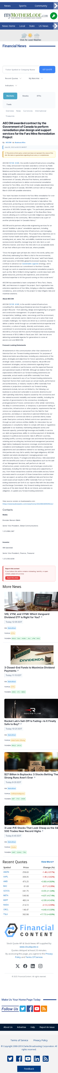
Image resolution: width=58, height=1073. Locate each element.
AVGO (14, 638)
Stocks (25, 96)
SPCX (19, 745)
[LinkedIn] (32, 966)
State (32, 25)
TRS (24, 852)
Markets (10, 96)
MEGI (23, 692)
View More (46, 861)
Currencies (28, 111)
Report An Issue (47, 1027)
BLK (19, 638)
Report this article (12, 578)
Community (41, 5)
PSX (18, 799)
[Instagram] (40, 966)
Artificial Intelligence (17, 793)
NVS (38, 638)
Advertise (21, 1027)
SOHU (19, 852)
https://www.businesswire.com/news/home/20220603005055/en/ (28, 504)
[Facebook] (25, 966)
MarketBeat (12, 628)
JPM (33, 638)
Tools (8, 104)
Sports (22, 5)
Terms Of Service (34, 957)
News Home (8, 25)
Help (33, 1027)
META (5, 895)
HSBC (24, 638)
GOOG (6, 890)
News (7, 5)
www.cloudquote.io (29, 946)
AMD (5, 881)
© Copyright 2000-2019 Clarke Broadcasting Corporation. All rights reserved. (29, 1048)
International (40, 111)
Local (22, 25)
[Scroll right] (55, 5)
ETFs (39, 96)
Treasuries (10, 116)
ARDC (14, 692)
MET (13, 799)
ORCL (5, 909)
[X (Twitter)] (17, 966)
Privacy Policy (40, 1040)
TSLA (5, 914)
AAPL (5, 876)
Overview (10, 111)
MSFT (5, 900)
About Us (8, 1027)
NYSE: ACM (14, 163)
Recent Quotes (11, 78)
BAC (5, 886)
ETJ (19, 692)
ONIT (13, 852)
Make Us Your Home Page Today (21, 999)
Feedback (29, 1068)
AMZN (6, 872)
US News (43, 25)
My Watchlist (34, 78)
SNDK (23, 799)
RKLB (14, 745)
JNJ (29, 638)
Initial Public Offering (18, 740)
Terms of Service (19, 1040)
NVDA (6, 904)
